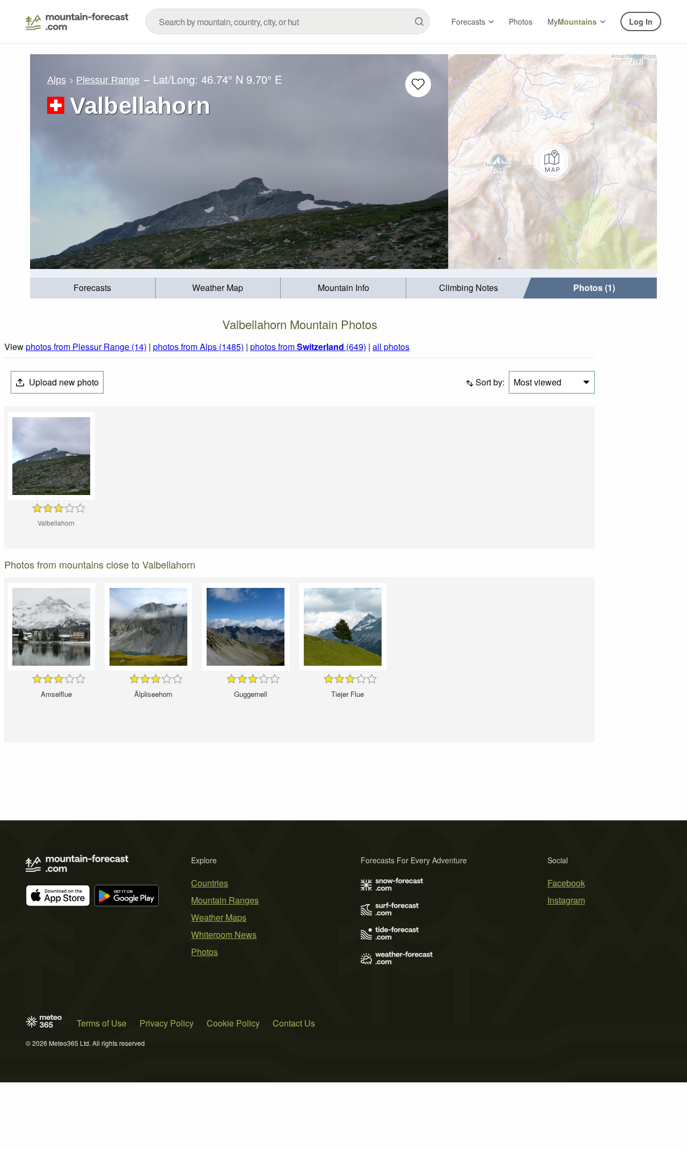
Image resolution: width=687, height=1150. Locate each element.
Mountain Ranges (225, 900)
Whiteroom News (224, 934)
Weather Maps (218, 917)
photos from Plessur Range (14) (86, 346)
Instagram (566, 900)
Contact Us (294, 1023)
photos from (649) (308, 346)
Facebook (566, 883)
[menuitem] (93, 288)
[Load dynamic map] (552, 161)
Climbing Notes (468, 287)
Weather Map (217, 287)
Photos (520, 21)
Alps (56, 80)
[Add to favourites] (418, 84)
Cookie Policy (233, 1023)
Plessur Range (108, 80)
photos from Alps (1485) (198, 346)
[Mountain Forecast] (77, 21)
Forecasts (468, 21)
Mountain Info (343, 287)
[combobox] (287, 21)
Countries (209, 883)
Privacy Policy (167, 1023)
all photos (391, 346)
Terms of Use (102, 1023)
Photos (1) (594, 287)
